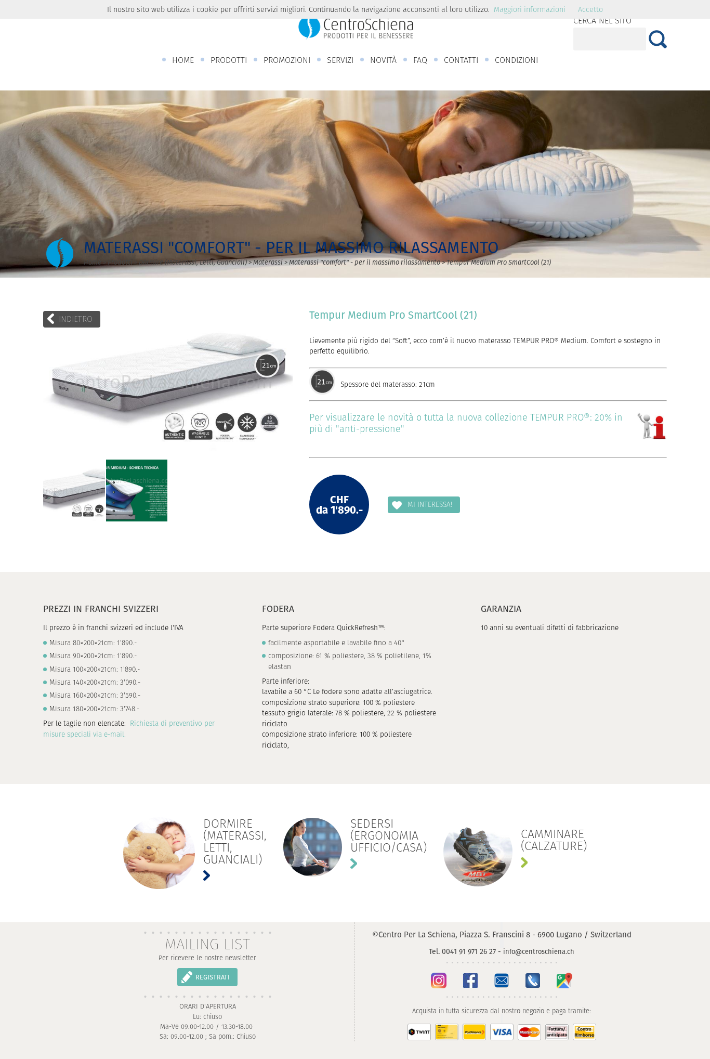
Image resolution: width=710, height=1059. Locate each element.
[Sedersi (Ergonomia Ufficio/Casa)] (355, 847)
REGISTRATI (212, 977)
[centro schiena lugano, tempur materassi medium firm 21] (74, 490)
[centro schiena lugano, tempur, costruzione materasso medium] (137, 490)
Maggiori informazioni (530, 9)
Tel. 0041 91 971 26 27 (462, 951)
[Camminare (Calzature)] (515, 851)
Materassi (268, 262)
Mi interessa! (429, 504)
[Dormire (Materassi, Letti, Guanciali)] (195, 853)
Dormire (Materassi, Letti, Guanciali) (193, 262)
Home (92, 262)
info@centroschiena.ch (538, 952)
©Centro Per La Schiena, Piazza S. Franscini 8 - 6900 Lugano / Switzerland (502, 934)
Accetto (590, 9)
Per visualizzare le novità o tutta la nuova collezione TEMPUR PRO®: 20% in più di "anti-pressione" (466, 423)
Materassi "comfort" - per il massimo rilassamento (364, 262)
